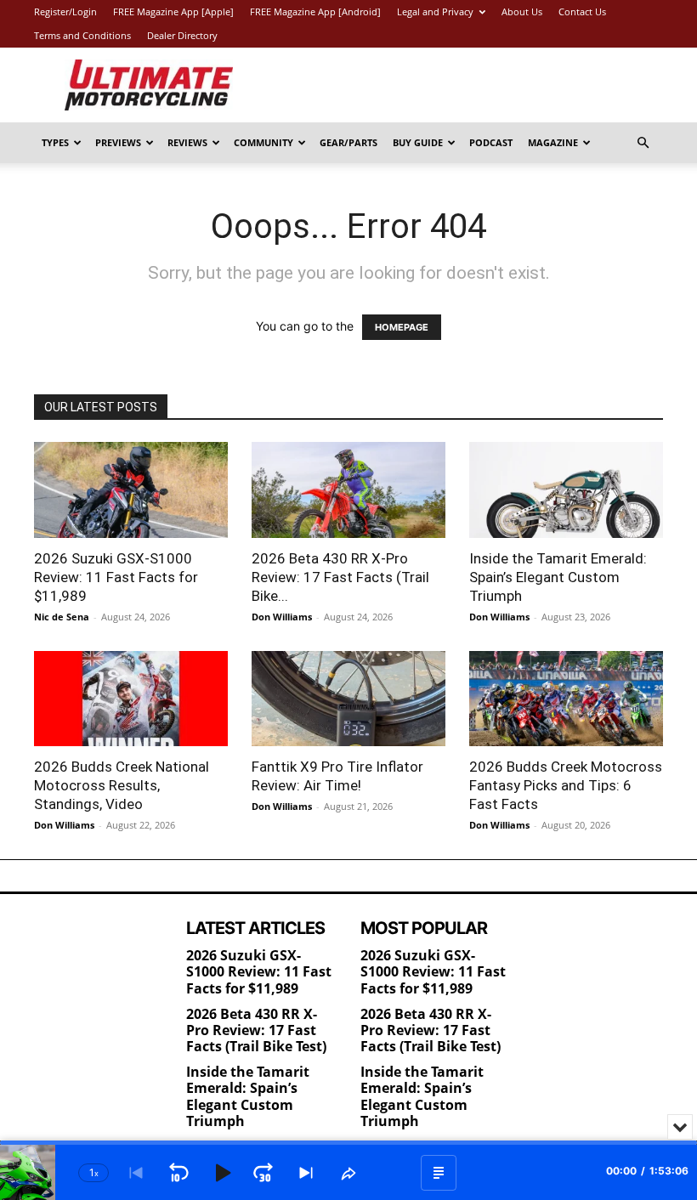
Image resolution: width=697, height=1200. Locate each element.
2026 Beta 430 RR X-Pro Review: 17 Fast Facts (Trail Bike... (340, 577)
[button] (642, 143)
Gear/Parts (348, 142)
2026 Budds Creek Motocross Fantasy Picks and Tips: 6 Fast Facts (565, 785)
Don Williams (282, 616)
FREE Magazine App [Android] (315, 11)
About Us (522, 11)
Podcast (491, 142)
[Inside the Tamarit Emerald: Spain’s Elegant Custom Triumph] (566, 490)
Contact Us (582, 11)
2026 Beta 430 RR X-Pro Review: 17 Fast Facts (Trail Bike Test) (256, 1030)
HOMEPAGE (401, 327)
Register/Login (65, 11)
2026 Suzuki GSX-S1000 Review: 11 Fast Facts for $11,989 (116, 577)
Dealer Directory (182, 35)
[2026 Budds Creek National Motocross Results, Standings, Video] (131, 699)
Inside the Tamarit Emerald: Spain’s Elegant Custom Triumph (558, 577)
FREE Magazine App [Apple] (173, 11)
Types (55, 142)
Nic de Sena (61, 616)
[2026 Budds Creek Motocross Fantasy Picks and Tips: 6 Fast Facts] (566, 699)
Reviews (187, 142)
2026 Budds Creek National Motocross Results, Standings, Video (121, 785)
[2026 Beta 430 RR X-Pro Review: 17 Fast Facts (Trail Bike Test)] (348, 490)
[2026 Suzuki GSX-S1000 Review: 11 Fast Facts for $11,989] (131, 490)
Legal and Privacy (435, 11)
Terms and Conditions (82, 35)
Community (263, 142)
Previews (118, 142)
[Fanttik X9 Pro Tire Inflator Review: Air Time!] (348, 699)
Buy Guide (418, 142)
